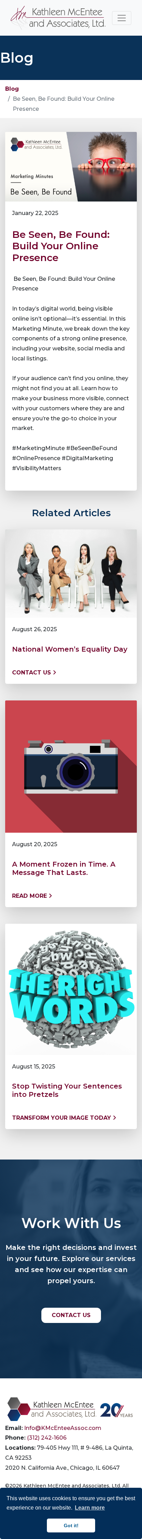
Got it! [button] (71, 1525)
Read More (30, 896)
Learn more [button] (90, 1508)
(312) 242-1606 (47, 1437)
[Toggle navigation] (121, 18)
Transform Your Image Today (62, 1118)
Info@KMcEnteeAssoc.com (62, 1428)
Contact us (32, 672)
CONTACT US (71, 1315)
